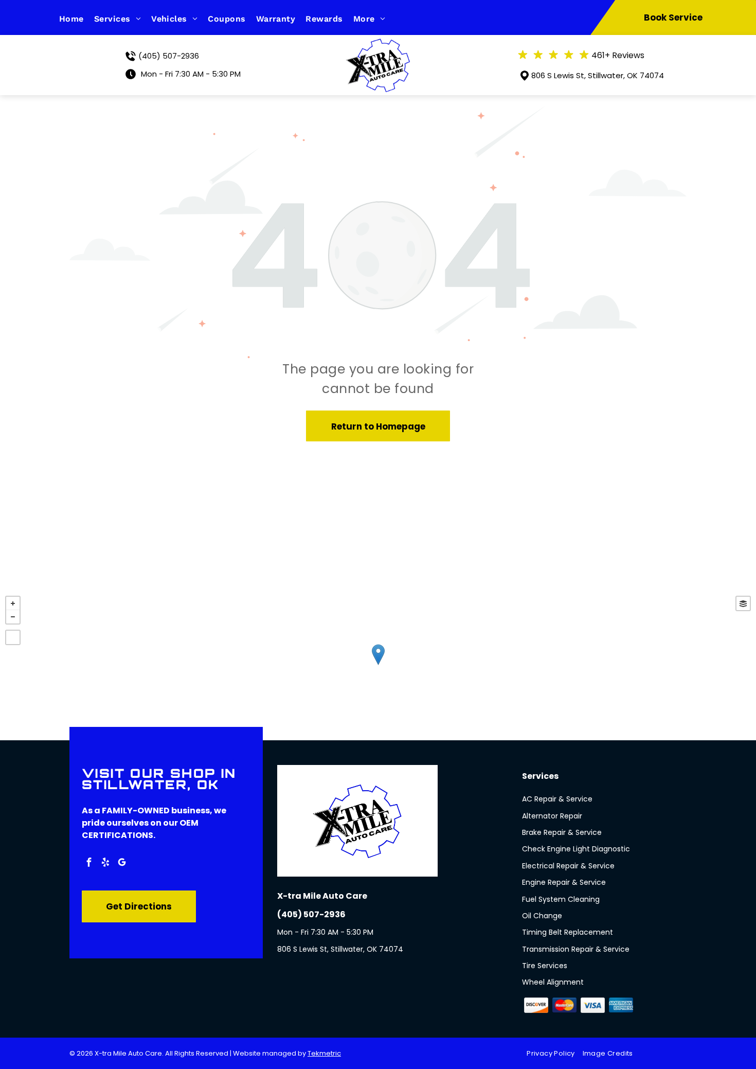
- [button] (13, 616)
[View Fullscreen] (13, 637)
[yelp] (105, 863)
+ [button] (13, 603)
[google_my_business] (122, 863)
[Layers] (743, 603)
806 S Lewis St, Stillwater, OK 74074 (597, 75)
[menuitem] (76, 18)
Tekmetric (324, 1053)
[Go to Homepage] (378, 44)
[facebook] (89, 863)
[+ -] (378, 665)
